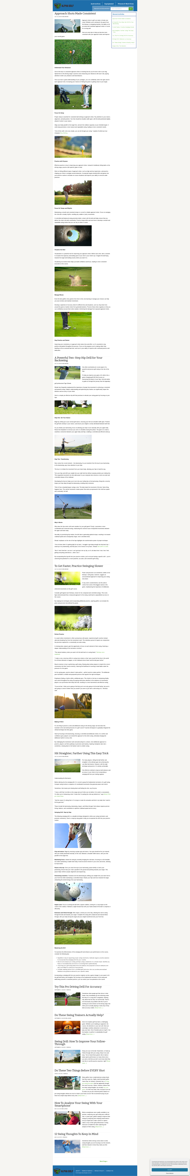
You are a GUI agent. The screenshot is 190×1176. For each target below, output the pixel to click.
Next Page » (104, 1161)
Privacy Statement (169, 1173)
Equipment (109, 4)
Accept (170, 1169)
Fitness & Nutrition (126, 4)
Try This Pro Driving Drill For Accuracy (78, 986)
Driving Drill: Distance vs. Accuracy (121, 39)
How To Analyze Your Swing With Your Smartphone (78, 1104)
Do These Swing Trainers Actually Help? (79, 1015)
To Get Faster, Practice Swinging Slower (79, 566)
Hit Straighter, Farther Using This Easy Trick (82, 753)
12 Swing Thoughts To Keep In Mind (76, 1134)
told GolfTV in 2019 (102, 546)
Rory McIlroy (63, 133)
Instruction (96, 4)
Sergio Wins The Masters (119, 46)
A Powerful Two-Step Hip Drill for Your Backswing (78, 359)
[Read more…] (99, 1007)
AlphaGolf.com (64, 5)
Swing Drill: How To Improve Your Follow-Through (80, 1043)
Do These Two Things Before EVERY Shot (80, 1070)
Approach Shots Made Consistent (75, 13)
